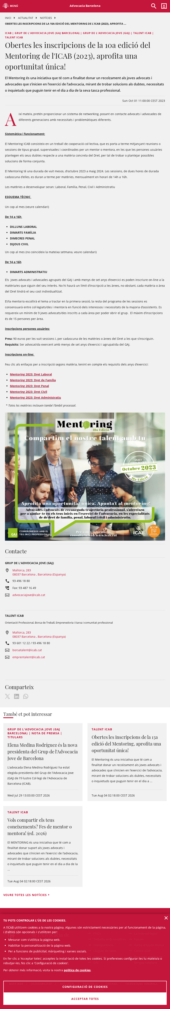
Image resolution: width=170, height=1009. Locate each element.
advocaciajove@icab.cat (28, 595)
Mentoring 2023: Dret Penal (29, 386)
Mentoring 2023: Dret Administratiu (35, 397)
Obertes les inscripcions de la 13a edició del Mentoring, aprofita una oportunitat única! (126, 743)
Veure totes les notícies (25, 895)
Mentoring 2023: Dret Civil (28, 392)
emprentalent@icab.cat (28, 657)
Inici (8, 18)
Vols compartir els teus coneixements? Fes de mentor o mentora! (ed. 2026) (39, 826)
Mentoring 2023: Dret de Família (33, 380)
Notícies (46, 18)
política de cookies (77, 970)
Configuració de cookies (85, 987)
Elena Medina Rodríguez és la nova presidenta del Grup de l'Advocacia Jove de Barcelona (42, 751)
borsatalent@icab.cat (27, 650)
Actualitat (25, 18)
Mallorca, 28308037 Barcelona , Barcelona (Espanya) (39, 572)
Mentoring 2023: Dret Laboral (31, 374)
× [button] (166, 918)
